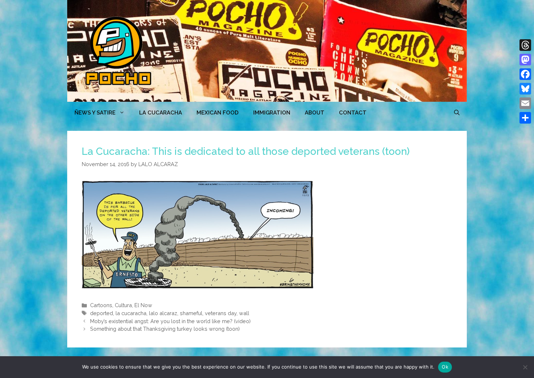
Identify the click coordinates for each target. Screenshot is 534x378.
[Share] (525, 117)
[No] (525, 367)
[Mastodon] (525, 59)
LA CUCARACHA (160, 112)
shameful (191, 313)
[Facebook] (525, 74)
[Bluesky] (525, 88)
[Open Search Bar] (457, 113)
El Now (143, 305)
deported (101, 313)
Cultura (123, 305)
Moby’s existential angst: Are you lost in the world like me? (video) (170, 321)
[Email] (525, 103)
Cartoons (101, 305)
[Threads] (525, 45)
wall (244, 313)
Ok (445, 367)
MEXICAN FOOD (218, 112)
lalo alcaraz (163, 313)
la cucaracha (131, 313)
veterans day (220, 313)
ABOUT (314, 112)
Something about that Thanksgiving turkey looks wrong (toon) (165, 329)
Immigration (271, 112)
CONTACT (353, 112)
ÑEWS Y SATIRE (95, 112)
